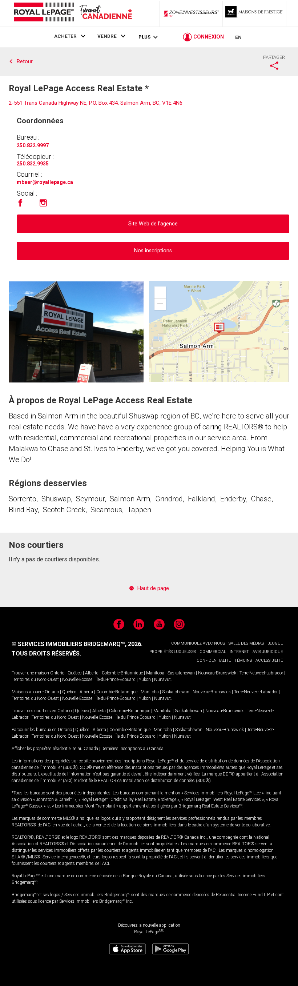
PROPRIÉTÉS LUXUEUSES (172, 651)
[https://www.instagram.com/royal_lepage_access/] (43, 205)
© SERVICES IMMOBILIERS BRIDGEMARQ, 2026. (77, 644)
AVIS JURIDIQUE (268, 651)
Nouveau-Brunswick (217, 673)
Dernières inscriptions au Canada (132, 748)
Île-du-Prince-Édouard (116, 679)
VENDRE (107, 36)
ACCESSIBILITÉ (269, 660)
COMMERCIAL (213, 651)
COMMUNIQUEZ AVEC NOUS (198, 643)
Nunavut (162, 679)
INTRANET (239, 651)
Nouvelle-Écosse (77, 679)
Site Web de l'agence (153, 224)
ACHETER (65, 36)
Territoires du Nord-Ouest (35, 679)
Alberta (91, 673)
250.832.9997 (33, 145)
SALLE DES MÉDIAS (246, 643)
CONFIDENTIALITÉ (214, 660)
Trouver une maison (30, 673)
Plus (144, 37)
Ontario (57, 673)
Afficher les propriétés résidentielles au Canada (55, 748)
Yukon (145, 679)
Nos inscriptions (153, 251)
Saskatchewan (181, 673)
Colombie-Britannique (122, 673)
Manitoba (155, 673)
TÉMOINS (243, 660)
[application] (219, 331)
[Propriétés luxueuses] (254, 13)
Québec (75, 673)
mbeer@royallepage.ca (45, 182)
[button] (160, 292)
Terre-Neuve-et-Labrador (261, 673)
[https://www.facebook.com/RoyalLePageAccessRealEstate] (20, 205)
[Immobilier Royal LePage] (73, 13)
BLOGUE (275, 643)
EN (238, 37)
